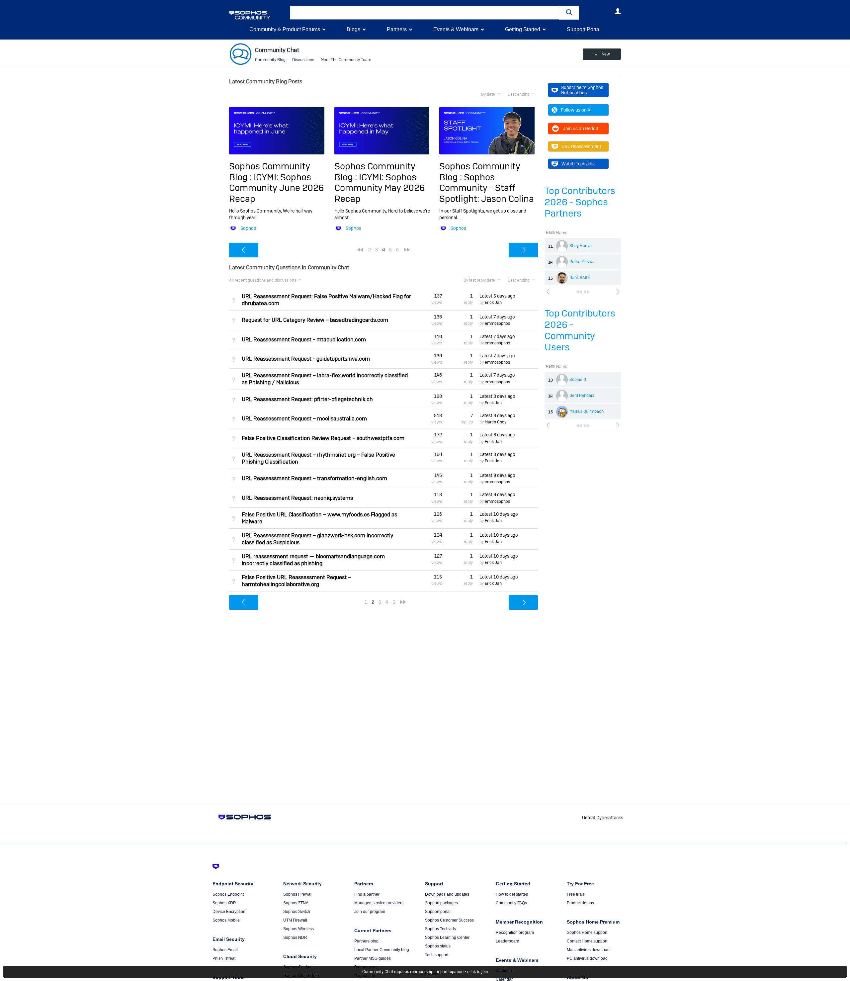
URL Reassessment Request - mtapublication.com (304, 339)
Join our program (369, 911)
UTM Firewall (295, 920)
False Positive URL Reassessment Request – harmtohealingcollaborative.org (296, 581)
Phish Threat (223, 958)
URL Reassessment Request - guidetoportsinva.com (306, 358)
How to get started (512, 894)
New (606, 54)
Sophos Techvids (440, 929)
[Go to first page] (579, 292)
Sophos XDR (224, 903)
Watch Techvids (577, 164)
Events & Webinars (455, 29)
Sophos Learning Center (447, 937)
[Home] (258, 15)
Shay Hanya (580, 245)
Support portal (438, 911)
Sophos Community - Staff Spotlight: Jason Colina (486, 188)
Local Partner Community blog (381, 949)
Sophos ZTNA (295, 903)
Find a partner (367, 894)
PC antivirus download (587, 958)
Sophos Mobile (226, 920)
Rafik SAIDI (579, 277)
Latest (497, 296)
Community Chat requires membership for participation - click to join (425, 971)
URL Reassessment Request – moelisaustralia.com (304, 418)
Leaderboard (507, 941)
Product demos (580, 903)
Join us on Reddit (580, 129)
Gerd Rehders (581, 395)
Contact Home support (587, 941)
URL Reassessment (581, 146)
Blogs (353, 29)
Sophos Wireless (298, 929)
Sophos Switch (296, 911)
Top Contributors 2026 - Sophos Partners (580, 202)
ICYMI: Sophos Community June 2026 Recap (276, 188)
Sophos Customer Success (449, 920)
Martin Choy (495, 422)
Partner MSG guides (372, 958)
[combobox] (424, 12)
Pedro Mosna (581, 261)
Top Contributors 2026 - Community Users (580, 330)
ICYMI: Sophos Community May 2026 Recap (379, 188)
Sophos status (438, 946)
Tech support (436, 954)
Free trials (576, 894)
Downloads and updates (447, 894)
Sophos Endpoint (228, 894)
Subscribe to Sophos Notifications (582, 90)
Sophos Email (225, 949)
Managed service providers (378, 903)
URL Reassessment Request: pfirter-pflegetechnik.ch (307, 399)
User (617, 11)
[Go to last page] (586, 292)
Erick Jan (493, 302)
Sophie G (577, 379)
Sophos (248, 228)
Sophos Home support (587, 932)
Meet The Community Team (346, 59)
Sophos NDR (295, 937)
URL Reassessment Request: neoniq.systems (297, 497)
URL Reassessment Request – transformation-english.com (314, 478)
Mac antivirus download (588, 949)
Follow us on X (575, 110)
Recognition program (515, 932)
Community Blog (270, 59)
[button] (569, 12)
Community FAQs (511, 903)
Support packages (441, 903)
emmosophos (497, 323)
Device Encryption (228, 911)
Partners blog (366, 941)
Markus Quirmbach (586, 411)
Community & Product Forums (284, 29)
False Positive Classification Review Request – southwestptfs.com (323, 438)
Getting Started (522, 29)
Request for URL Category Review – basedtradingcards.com (315, 319)
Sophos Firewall (297, 894)
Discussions (303, 59)
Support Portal (584, 29)
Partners (397, 29)
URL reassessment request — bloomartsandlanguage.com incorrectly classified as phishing (313, 560)
